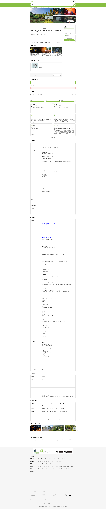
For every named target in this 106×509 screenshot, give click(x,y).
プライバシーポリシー (50, 506)
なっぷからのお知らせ (32, 499)
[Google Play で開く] (69, 452)
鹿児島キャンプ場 (63, 468)
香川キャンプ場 (59, 466)
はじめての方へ (32, 496)
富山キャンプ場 (51, 461)
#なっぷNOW (43, 496)
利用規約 (46, 506)
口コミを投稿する (72, 94)
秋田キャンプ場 (55, 458)
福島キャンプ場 (63, 458)
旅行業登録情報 (64, 506)
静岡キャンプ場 (43, 463)
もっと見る (45, 38)
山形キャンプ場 (59, 458)
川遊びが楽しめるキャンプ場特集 (64, 485)
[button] (41, 107)
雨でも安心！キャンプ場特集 (45, 485)
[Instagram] (65, 495)
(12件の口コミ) (49, 28)
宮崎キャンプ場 (59, 468)
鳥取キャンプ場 (47, 466)
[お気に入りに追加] (40, 426)
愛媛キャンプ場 (67, 466)
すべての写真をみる (70, 21)
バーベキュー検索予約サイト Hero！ (57, 491)
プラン (31, 85)
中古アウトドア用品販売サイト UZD (34, 491)
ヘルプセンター (55, 495)
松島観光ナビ (50, 491)
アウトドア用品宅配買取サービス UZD (44, 491)
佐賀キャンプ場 (43, 468)
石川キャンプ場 (55, 461)
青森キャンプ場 (44, 458)
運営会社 (40, 506)
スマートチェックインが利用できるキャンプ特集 (35, 485)
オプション (34, 85)
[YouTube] (70, 495)
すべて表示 (32, 122)
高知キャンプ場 (71, 466)
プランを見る (69, 40)
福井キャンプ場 (59, 461)
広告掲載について (44, 500)
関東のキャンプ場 (40, 7)
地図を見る (44, 28)
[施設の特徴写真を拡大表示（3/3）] (57, 50)
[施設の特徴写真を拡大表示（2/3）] (46, 50)
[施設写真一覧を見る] (41, 15)
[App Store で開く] (61, 452)
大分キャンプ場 (55, 468)
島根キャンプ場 (51, 466)
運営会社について (32, 495)
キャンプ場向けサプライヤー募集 (45, 503)
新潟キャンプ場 (47, 461)
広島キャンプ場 (43, 466)
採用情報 (43, 506)
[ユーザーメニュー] (74, 1)
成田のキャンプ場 (49, 7)
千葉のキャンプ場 (44, 7)
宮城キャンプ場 (51, 458)
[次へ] (75, 34)
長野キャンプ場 (43, 461)
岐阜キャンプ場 (39, 463)
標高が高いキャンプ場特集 (57, 485)
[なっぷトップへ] (32, 1)
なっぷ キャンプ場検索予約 (33, 7)
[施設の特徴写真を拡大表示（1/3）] (35, 50)
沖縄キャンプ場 (67, 468)
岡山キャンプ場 (39, 466)
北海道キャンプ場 (40, 458)
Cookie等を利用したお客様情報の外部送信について (58, 506)
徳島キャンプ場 (63, 466)
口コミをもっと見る (69, 38)
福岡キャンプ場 (39, 468)
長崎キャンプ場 (47, 468)
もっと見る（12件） (53, 137)
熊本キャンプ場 (51, 468)
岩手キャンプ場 (48, 458)
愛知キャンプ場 (47, 463)
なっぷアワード (43, 499)
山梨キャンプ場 (39, 461)
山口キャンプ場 (55, 466)
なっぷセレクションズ (44, 495)
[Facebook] (69, 495)
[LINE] (66, 495)
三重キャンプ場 (51, 463)
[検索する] (74, 5)
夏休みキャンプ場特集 (51, 485)
